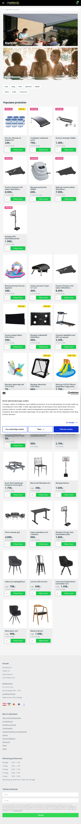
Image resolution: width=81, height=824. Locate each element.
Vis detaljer (70, 422)
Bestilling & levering (9, 725)
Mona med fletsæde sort (40, 483)
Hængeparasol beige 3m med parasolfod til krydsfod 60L (40, 435)
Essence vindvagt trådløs (66, 138)
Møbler (37, 87)
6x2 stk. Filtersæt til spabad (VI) (13, 139)
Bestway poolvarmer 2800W (38, 188)
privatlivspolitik (18, 810)
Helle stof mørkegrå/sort (15, 582)
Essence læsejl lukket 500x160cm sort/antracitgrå (13, 336)
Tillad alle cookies (66, 429)
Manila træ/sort (36, 631)
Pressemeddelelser (8, 739)
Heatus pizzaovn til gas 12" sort (39, 287)
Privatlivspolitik (7, 728)
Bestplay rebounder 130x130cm (38, 386)
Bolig (13, 87)
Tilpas (39, 429)
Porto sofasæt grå (12, 532)
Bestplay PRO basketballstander (12, 238)
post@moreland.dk (8, 694)
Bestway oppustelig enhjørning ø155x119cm (14, 435)
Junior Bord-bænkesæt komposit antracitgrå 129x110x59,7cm (14, 484)
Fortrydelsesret (7, 721)
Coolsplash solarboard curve (39, 139)
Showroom (23, 92)
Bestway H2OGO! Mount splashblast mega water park (66, 386)
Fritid (20, 87)
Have (6, 87)
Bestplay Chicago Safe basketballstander (64, 533)
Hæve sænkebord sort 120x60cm (39, 533)
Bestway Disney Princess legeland (15, 287)
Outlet (14, 92)
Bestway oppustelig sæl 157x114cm (14, 386)
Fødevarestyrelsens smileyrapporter (14, 732)
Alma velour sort (11, 631)
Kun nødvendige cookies (15, 429)
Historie (5, 735)
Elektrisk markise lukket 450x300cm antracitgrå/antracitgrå (65, 188)
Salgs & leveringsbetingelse (11, 718)
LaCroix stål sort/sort (38, 582)
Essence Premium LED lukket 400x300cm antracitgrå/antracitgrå (14, 188)
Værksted (28, 87)
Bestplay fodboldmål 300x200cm (38, 336)
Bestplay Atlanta (62, 483)
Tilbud (7, 92)
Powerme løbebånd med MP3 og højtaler (65, 336)
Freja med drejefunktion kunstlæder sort (65, 583)
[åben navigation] (3, 3)
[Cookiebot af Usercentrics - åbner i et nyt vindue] (69, 393)
